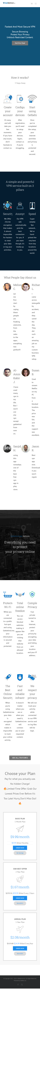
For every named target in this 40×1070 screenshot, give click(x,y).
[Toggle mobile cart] (32, 4)
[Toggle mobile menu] (36, 4)
